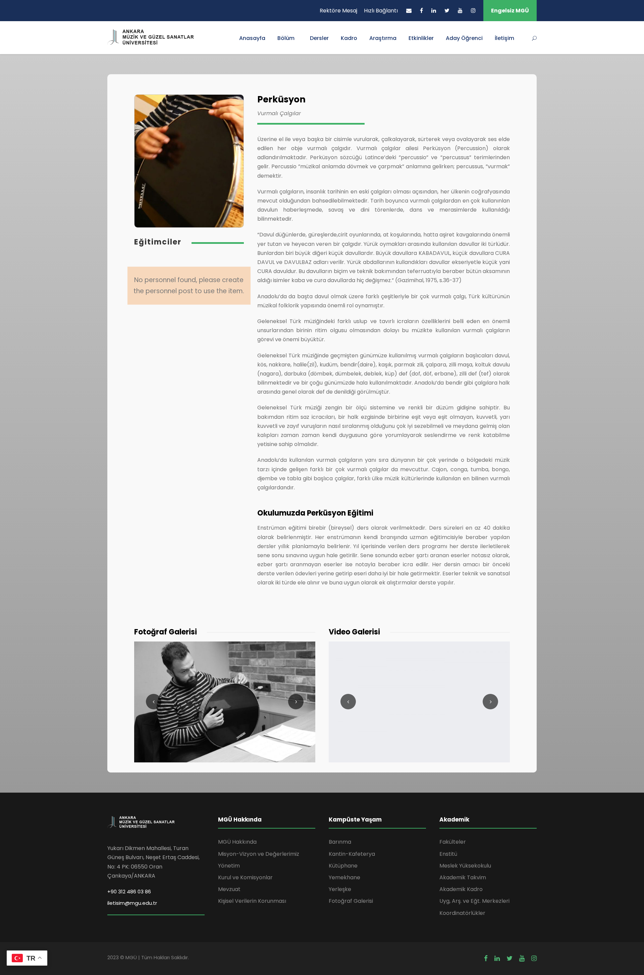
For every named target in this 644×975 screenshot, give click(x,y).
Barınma (340, 842)
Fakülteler (452, 842)
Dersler (319, 38)
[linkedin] (433, 10)
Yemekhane (344, 877)
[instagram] (473, 10)
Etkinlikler (421, 38)
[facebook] (421, 10)
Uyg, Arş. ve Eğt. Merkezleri (474, 901)
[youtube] (460, 10)
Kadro (349, 38)
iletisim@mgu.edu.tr (132, 902)
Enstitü (448, 854)
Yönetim (229, 866)
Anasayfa (252, 38)
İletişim (504, 38)
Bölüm (285, 38)
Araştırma (382, 38)
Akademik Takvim (462, 877)
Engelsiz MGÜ (510, 10)
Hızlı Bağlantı (381, 10)
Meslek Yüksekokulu (465, 866)
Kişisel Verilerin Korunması (252, 901)
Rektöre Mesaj (338, 10)
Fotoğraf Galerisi (351, 901)
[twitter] (446, 10)
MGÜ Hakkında (237, 842)
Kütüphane (343, 866)
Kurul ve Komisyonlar (245, 877)
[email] (409, 10)
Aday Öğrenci (464, 38)
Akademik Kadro (461, 889)
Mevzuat (229, 889)
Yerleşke (340, 889)
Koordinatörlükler (462, 913)
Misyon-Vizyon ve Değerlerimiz (258, 854)
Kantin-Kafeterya (352, 854)
